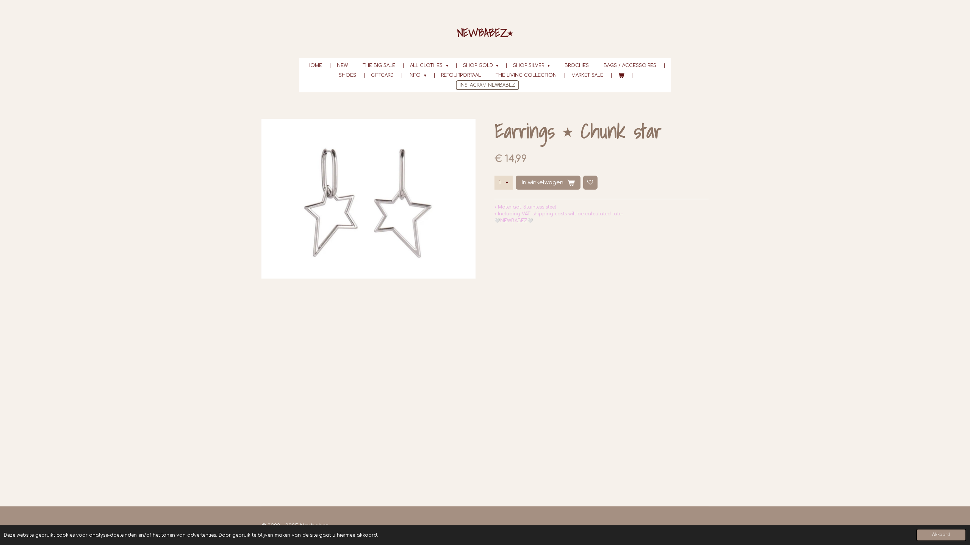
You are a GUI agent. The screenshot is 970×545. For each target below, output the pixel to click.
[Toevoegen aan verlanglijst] (590, 183)
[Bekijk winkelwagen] (621, 75)
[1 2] (503, 183)
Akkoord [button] (941, 534)
